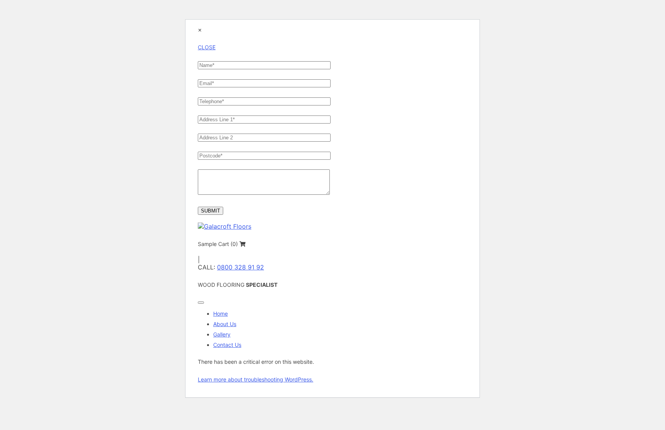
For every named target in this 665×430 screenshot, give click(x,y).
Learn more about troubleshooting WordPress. (255, 379)
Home (220, 313)
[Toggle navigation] (201, 302)
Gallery (222, 334)
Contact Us (227, 344)
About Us (224, 324)
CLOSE (207, 47)
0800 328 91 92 (240, 267)
